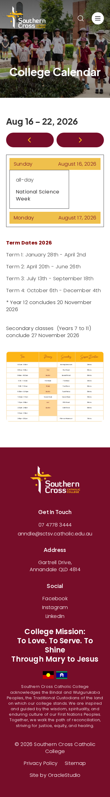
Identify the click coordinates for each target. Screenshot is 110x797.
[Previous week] (30, 140)
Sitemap (75, 763)
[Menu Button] (98, 18)
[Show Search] (80, 18)
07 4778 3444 (55, 524)
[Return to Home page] (26, 18)
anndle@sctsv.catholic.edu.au (55, 533)
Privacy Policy (40, 763)
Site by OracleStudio (55, 775)
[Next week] (80, 140)
